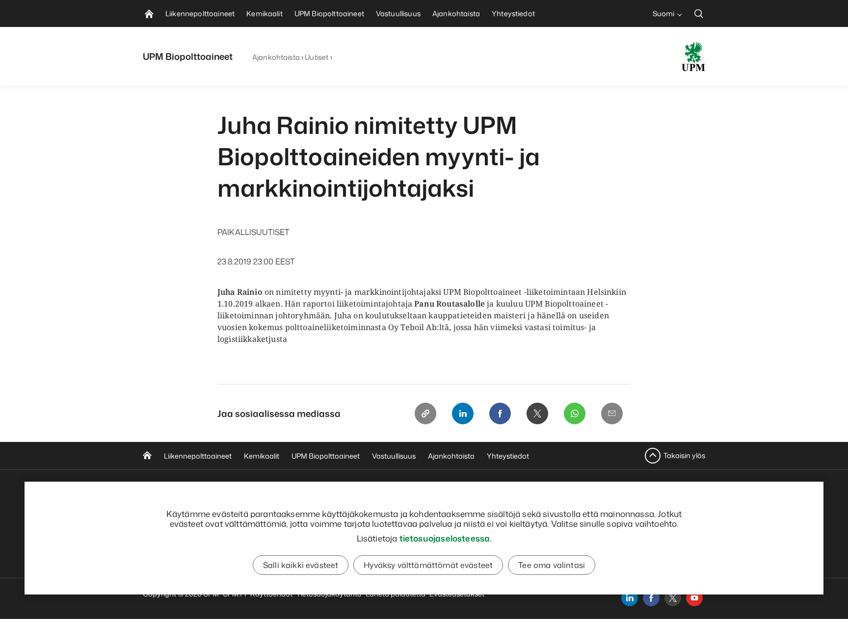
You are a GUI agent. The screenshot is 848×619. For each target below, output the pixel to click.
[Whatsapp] (574, 413)
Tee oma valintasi (551, 565)
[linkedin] (629, 598)
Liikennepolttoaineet (198, 456)
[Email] (612, 413)
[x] (672, 598)
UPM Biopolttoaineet (326, 456)
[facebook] (651, 598)
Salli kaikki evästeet (300, 565)
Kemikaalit (261, 456)
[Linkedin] (463, 413)
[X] (537, 413)
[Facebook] (500, 413)
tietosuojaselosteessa (444, 538)
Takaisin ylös (684, 455)
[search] (698, 13)
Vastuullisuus (394, 456)
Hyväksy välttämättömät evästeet (428, 565)
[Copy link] (425, 413)
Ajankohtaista (276, 57)
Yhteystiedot (508, 456)
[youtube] (694, 598)
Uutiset (316, 57)
